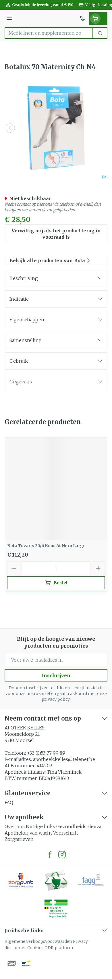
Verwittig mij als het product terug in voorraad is (56, 234)
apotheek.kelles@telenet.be (64, 759)
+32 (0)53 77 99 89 (46, 753)
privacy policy (55, 699)
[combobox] (49, 33)
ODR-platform (59, 947)
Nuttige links (40, 826)
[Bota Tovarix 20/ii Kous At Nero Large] (56, 489)
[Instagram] (62, 854)
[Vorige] (10, 128)
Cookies (35, 947)
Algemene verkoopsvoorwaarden (38, 941)
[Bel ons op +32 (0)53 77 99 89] (83, 19)
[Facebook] (50, 854)
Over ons (15, 826)
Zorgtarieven (19, 839)
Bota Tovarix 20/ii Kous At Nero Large (46, 545)
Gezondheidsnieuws (79, 826)
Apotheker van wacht (28, 833)
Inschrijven (56, 675)
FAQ (9, 802)
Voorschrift (65, 833)
